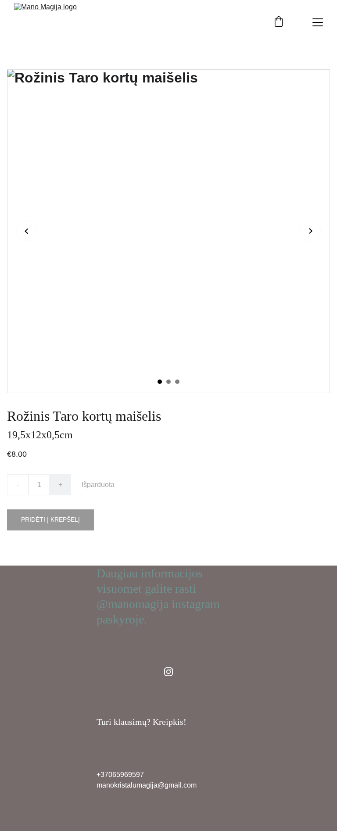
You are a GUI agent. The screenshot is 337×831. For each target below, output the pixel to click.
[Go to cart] (278, 22)
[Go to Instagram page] (168, 671)
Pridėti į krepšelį (50, 519)
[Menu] (317, 22)
